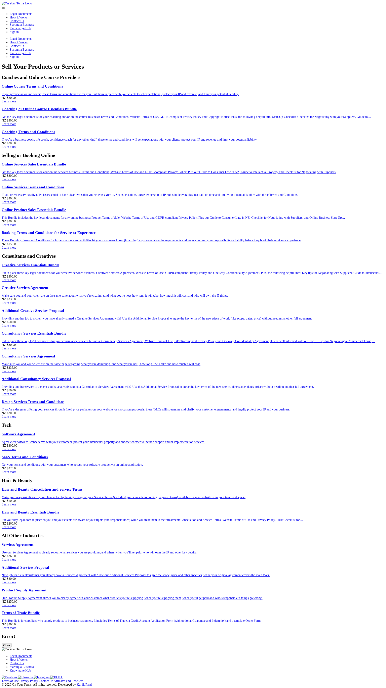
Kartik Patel (84, 684)
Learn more (9, 101)
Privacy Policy (29, 681)
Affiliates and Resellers (68, 681)
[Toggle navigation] (3, 8)
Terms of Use (10, 681)
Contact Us (46, 681)
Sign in (14, 32)
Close (6, 645)
